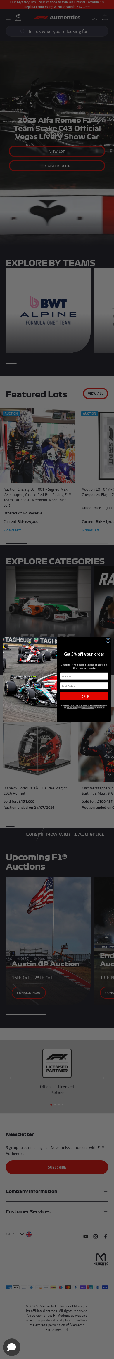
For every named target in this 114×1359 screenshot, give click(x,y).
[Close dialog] (108, 640)
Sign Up (84, 696)
